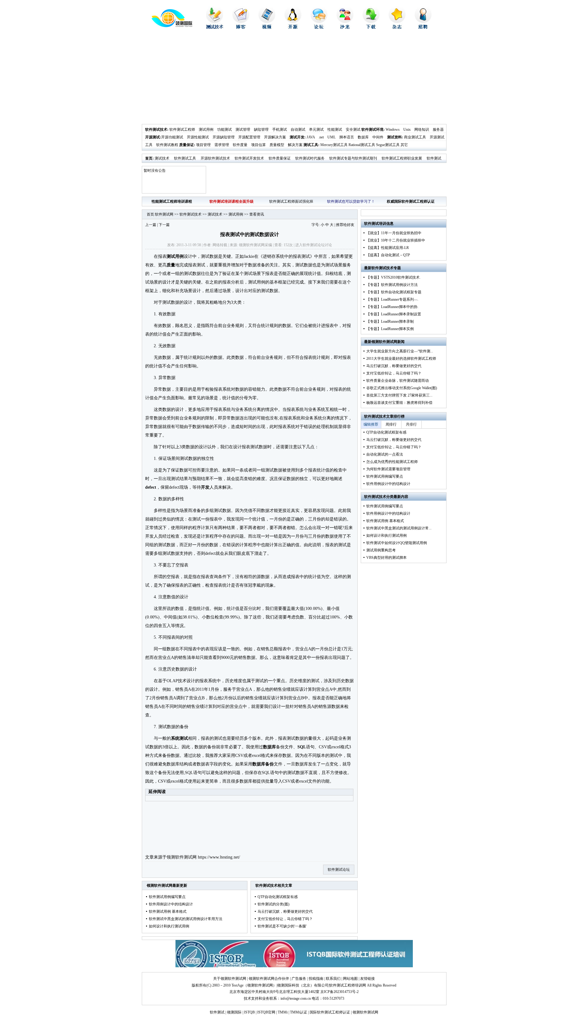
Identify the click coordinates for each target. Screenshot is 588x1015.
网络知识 (421, 129)
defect (150, 487)
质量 (171, 265)
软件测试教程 (167, 145)
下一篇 (164, 225)
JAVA (311, 137)
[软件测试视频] (266, 27)
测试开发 (297, 137)
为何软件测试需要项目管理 (388, 469)
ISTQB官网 (266, 1012)
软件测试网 (164, 214)
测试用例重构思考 (381, 550)
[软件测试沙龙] (345, 27)
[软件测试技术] (214, 27)
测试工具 (310, 145)
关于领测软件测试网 (229, 978)
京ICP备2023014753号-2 (339, 992)
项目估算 (258, 145)
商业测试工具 (415, 137)
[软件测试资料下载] (371, 27)
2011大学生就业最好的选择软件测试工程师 (401, 358)
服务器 (438, 129)
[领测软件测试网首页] (167, 26)
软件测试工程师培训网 (347, 985)
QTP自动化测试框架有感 (278, 897)
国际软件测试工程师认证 (330, 1012)
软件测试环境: (373, 129)
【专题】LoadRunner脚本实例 (390, 329)
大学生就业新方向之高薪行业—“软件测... (399, 351)
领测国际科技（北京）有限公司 (303, 985)
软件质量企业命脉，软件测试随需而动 (397, 380)
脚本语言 (346, 137)
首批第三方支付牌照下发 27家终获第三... (399, 395)
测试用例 (206, 129)
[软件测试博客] (240, 27)
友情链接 (367, 978)
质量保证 (186, 145)
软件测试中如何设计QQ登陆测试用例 (396, 543)
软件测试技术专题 (386, 268)
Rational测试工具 (362, 145)
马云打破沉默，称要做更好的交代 (285, 911)
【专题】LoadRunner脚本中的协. (392, 307)
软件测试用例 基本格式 (168, 911)
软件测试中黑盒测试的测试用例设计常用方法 (185, 919)
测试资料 (394, 137)
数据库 (363, 137)
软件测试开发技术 (249, 158)
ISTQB (249, 1012)
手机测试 (279, 129)
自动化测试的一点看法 (384, 454)
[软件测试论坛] (319, 27)
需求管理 (221, 145)
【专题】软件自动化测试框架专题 (393, 292)
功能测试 (224, 129)
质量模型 (277, 145)
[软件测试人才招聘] (423, 27)
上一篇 (150, 225)
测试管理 (243, 129)
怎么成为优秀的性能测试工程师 (392, 462)
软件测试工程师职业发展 (402, 158)
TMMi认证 (298, 1012)
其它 (404, 145)
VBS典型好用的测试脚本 (386, 557)
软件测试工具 (185, 158)
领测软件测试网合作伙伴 (269, 978)
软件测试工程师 (182, 129)
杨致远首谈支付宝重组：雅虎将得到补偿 (399, 402)
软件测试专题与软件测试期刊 (353, 158)
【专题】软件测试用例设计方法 (392, 285)
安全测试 (353, 129)
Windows (393, 129)
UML (331, 137)
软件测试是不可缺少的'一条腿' (282, 926)
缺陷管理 (261, 129)
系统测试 (179, 738)
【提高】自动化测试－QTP (388, 255)
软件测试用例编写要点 (167, 897)
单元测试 (316, 129)
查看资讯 (256, 214)
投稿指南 (316, 978)
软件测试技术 (156, 129)
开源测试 (152, 137)
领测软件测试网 (182, 857)
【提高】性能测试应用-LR (387, 248)
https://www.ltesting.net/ (219, 857)
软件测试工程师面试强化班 (291, 201)
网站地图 (350, 978)
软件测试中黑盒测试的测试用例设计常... (399, 528)
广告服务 (299, 978)
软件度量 (240, 145)
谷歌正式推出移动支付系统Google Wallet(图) (401, 388)
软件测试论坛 (314, 245)
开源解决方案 (275, 137)
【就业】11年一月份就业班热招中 (393, 233)
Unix (407, 129)
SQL (301, 747)
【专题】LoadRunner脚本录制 (390, 321)
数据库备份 (263, 764)
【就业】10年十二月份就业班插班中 (395, 240)
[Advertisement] (294, 78)
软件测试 (217, 1012)
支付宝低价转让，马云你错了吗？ (285, 919)
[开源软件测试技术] (293, 27)
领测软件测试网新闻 (388, 342)
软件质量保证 (280, 158)
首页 (149, 158)
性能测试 (334, 129)
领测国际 (234, 1012)
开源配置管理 (249, 137)
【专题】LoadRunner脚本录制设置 (393, 314)
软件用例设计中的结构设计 (171, 904)
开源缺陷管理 (224, 137)
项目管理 (203, 145)
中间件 (377, 137)
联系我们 (333, 978)
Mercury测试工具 (334, 145)
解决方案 (295, 145)
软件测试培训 (375, 223)
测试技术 (162, 158)
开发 (205, 487)
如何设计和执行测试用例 (169, 926)
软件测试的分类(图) (273, 904)
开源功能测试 (172, 137)
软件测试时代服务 (310, 158)
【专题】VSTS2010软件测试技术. (393, 277)
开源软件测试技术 (215, 158)
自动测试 (298, 129)
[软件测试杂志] (397, 27)
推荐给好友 (345, 225)
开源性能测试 (198, 137)
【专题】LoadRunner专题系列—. (392, 299)
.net (321, 137)
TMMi (283, 1012)
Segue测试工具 (388, 145)
